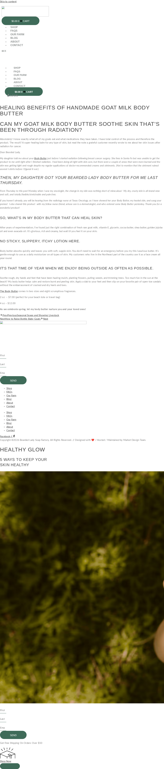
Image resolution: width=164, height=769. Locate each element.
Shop (14, 27)
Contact (16, 45)
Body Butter (40, 158)
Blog (14, 38)
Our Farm (17, 34)
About (15, 41)
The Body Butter (9, 291)
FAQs (13, 30)
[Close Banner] (10, 766)
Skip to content (8, 1)
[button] (57, 51)
